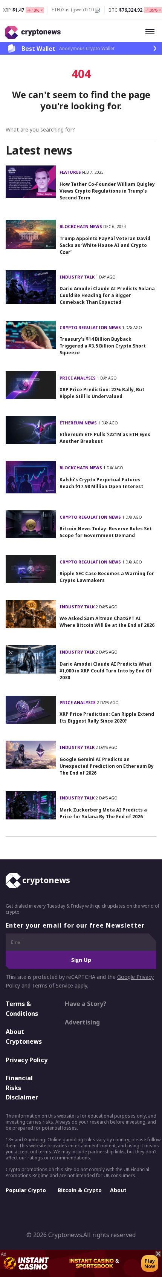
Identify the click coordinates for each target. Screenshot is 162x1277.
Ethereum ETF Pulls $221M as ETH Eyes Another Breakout (105, 437)
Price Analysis (78, 378)
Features (71, 172)
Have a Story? (85, 1004)
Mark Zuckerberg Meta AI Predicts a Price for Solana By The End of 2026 (103, 813)
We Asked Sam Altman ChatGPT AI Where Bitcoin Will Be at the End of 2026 (107, 621)
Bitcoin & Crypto (80, 1190)
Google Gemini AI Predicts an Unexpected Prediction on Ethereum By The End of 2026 (107, 766)
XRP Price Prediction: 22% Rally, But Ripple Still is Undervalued (102, 393)
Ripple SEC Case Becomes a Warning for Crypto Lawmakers (107, 576)
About (118, 1190)
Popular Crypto (26, 1190)
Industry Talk (78, 277)
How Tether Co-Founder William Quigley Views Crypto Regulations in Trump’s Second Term (107, 191)
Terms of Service (52, 985)
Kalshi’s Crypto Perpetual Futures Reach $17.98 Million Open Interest (101, 483)
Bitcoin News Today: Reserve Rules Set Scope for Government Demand (106, 532)
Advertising (82, 1022)
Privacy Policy (26, 1060)
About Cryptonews (24, 1036)
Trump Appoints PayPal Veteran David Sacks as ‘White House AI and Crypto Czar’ (105, 245)
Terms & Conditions (22, 1009)
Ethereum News (79, 423)
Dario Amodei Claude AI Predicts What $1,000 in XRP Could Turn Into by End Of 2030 (106, 671)
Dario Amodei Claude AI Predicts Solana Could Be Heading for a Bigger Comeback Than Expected (107, 295)
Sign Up (81, 959)
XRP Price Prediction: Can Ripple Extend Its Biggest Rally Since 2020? (107, 717)
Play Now (149, 1263)
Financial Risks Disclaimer (22, 1087)
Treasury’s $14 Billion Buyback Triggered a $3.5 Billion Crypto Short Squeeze (103, 346)
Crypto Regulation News (91, 327)
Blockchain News (81, 226)
